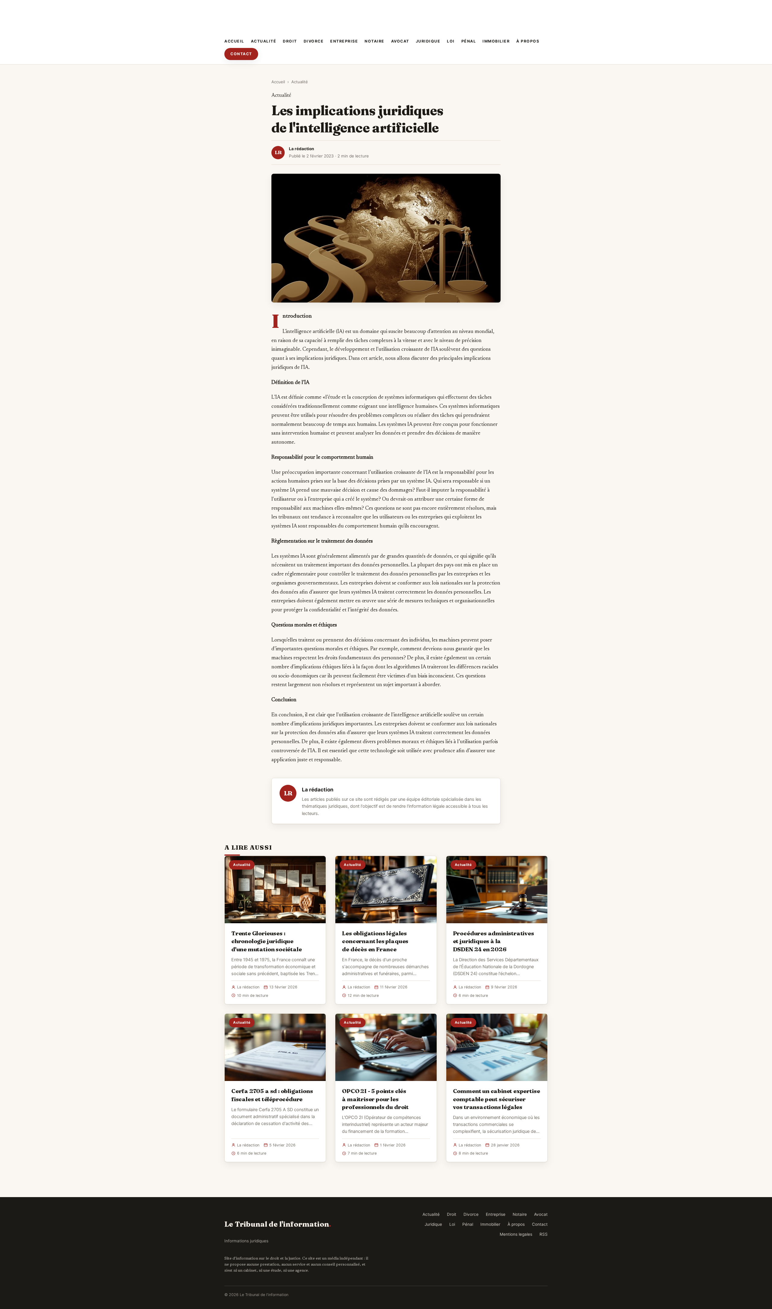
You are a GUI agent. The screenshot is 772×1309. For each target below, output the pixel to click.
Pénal (468, 41)
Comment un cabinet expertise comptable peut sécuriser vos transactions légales (496, 1098)
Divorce (314, 41)
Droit (290, 41)
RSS (543, 1234)
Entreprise (344, 41)
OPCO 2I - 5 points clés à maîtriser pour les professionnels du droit (375, 1098)
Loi (451, 41)
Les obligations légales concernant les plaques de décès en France (375, 941)
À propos (527, 41)
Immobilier (496, 41)
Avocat (400, 41)
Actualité (264, 41)
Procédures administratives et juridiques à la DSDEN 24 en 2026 (493, 941)
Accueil (234, 41)
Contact (241, 54)
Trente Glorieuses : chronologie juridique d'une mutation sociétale (266, 941)
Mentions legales (516, 1234)
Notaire (374, 41)
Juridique (428, 41)
